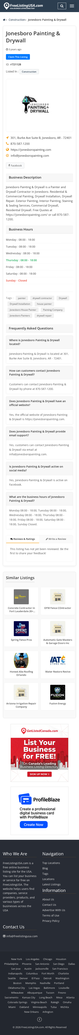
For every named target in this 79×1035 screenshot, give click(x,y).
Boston (17, 983)
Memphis (30, 983)
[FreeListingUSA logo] (23, 6)
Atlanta (70, 997)
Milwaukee (17, 992)
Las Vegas (34, 988)
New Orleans (31, 1012)
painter (22, 298)
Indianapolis (15, 973)
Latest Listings (51, 884)
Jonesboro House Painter (23, 309)
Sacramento (11, 997)
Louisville (64, 988)
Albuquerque (34, 992)
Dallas (71, 964)
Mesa (59, 997)
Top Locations (51, 863)
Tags (45, 873)
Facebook (16, 165)
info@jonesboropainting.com (30, 155)
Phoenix (26, 964)
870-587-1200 (20, 144)
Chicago (47, 959)
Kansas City (28, 997)
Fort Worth (48, 973)
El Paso (36, 978)
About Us (48, 899)
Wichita (64, 1007)
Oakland (24, 1007)
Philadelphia (11, 964)
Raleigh (55, 1002)
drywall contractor (42, 298)
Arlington (48, 1012)
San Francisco (60, 968)
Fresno (62, 992)
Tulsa (54, 1007)
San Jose (16, 968)
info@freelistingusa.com (22, 936)
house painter (44, 303)
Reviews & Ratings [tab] (24, 539)
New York (16, 959)
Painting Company (53, 309)
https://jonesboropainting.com (31, 150)
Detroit (48, 978)
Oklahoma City (16, 988)
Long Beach (45, 997)
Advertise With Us (53, 910)
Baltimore (49, 988)
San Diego (58, 964)
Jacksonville (42, 968)
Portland (59, 983)
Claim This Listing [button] (18, 56)
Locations (48, 879)
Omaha (67, 1002)
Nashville (45, 983)
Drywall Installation (20, 303)
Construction (17, 19)
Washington (62, 978)
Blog (45, 868)
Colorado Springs (17, 1002)
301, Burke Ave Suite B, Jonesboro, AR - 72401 (41, 138)
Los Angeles (32, 959)
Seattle (12, 978)
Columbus (32, 973)
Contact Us (49, 905)
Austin (28, 968)
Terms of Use (50, 915)
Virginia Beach (39, 1002)
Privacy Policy (50, 921)
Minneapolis (40, 1007)
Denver (24, 978)
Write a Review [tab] (57, 539)
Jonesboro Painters (20, 315)
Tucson (50, 992)
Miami (12, 1007)
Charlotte (63, 973)
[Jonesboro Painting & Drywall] (39, 105)
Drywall (63, 298)
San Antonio (42, 964)
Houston (61, 959)
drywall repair (44, 315)
